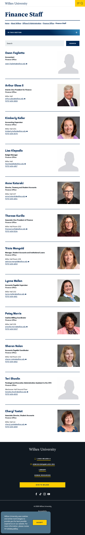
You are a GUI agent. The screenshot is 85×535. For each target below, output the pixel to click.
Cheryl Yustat (14, 411)
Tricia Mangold (14, 248)
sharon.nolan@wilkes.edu (15, 359)
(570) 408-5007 (11, 329)
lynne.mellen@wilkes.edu (15, 294)
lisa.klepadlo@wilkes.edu (15, 164)
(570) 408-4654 (11, 199)
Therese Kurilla (15, 215)
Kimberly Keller (15, 118)
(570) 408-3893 (11, 101)
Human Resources (42, 475)
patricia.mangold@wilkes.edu (17, 261)
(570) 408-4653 (11, 264)
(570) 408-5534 (11, 231)
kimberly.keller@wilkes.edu (16, 131)
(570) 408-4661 (11, 296)
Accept (39, 522)
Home (7, 23)
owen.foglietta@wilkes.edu (16, 64)
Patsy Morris (13, 313)
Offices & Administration (31, 23)
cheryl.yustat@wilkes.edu (15, 424)
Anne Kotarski (14, 183)
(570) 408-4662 (11, 362)
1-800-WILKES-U (44, 459)
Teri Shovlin (12, 378)
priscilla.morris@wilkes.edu (16, 327)
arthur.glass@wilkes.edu (15, 99)
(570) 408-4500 (11, 394)
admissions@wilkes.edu (44, 464)
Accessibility (42, 511)
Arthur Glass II (14, 85)
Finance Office (48, 23)
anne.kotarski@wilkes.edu (16, 196)
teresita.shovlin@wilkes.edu (16, 392)
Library (42, 470)
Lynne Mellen (13, 281)
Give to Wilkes (42, 485)
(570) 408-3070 (11, 134)
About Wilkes (16, 23)
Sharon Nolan (14, 346)
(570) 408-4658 (11, 427)
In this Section (15, 32)
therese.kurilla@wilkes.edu (16, 229)
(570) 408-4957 (11, 166)
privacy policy (12, 528)
